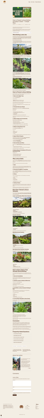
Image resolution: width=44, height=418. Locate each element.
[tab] (22, 333)
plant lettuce (19, 104)
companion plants (16, 112)
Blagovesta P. (26, 24)
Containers (14, 152)
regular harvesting (19, 144)
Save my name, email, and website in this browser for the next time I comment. (21, 393)
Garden (29, 24)
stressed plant (15, 181)
